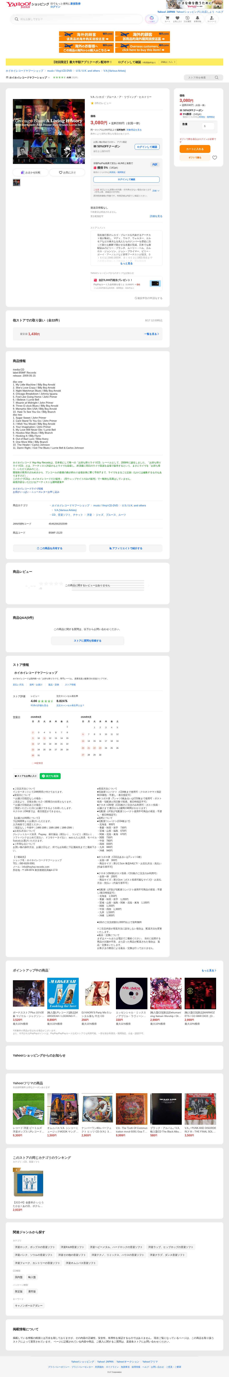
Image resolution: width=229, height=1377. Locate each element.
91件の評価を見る (39, 705)
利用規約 (99, 1367)
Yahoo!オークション (127, 1361)
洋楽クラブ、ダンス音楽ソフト (167, 1254)
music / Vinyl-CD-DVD (59, 70)
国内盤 (19, 1277)
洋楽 (89, 514)
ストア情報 (70, 684)
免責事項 (125, 1367)
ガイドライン (112, 1367)
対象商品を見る (134, 130)
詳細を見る (156, 216)
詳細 (155, 191)
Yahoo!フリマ (150, 1361)
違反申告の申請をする (149, 298)
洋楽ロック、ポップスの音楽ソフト (35, 1247)
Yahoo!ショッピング (82, 1361)
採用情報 (136, 1367)
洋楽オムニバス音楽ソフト (81, 1263)
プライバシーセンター (82, 1367)
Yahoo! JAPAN (166, 11)
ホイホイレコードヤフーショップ (24, 70)
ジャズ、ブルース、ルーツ (111, 514)
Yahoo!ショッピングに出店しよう (195, 11)
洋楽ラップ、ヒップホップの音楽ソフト (170, 1247)
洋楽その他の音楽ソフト (72, 1254)
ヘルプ (219, 11)
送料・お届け (36, 684)
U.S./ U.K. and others (88, 70)
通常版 (32, 1291)
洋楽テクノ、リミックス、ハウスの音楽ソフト (118, 1254)
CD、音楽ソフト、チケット (67, 514)
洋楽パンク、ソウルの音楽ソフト (34, 1254)
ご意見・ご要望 (173, 1367)
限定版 (19, 1291)
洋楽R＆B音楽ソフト (72, 1247)
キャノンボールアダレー (29, 1305)
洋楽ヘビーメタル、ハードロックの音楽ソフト (116, 1247)
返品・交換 (53, 684)
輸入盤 (32, 1277)
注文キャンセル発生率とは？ (70, 705)
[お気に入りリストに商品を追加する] (215, 157)
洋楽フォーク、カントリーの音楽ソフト (37, 1263)
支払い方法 (18, 684)
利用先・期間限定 (117, 172)
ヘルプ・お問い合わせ (153, 1367)
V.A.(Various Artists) (115, 70)
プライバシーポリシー (58, 1367)
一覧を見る (150, 333)
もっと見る (208, 970)
